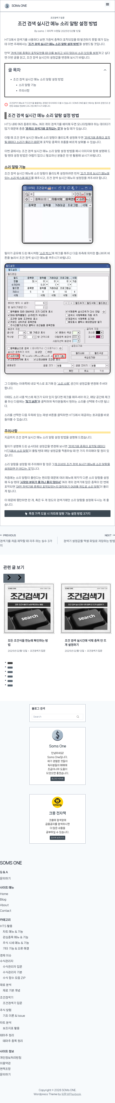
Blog (3, 899)
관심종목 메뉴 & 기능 (15, 937)
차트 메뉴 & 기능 (13, 931)
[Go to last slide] (8, 612)
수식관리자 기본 (12, 972)
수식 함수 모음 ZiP (14, 977)
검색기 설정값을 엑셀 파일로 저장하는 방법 (89, 538)
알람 (86, 53)
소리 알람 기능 (27, 85)
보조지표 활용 (11, 1028)
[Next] (107, 612)
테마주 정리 (7, 1035)
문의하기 (5, 878)
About (4, 905)
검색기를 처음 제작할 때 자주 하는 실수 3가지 (26, 540)
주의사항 (24, 90)
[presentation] (29, 599)
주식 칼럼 (5, 1010)
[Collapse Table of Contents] (105, 70)
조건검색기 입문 (57, 18)
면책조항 (5, 1068)
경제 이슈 (5, 955)
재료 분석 (5, 984)
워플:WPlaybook (71, 1094)
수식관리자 (6, 961)
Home (4, 893)
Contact (5, 910)
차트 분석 (5, 1022)
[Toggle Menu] (107, 4)
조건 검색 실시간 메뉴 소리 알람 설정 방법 (38, 79)
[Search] (78, 680)
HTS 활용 (6, 926)
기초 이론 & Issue (14, 1015)
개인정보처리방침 (10, 1057)
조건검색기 (6, 997)
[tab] (52, 653)
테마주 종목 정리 (13, 1040)
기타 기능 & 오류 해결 (16, 948)
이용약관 (5, 1063)
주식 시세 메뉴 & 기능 (16, 942)
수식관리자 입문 (12, 966)
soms (41, 31)
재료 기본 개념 (11, 990)
